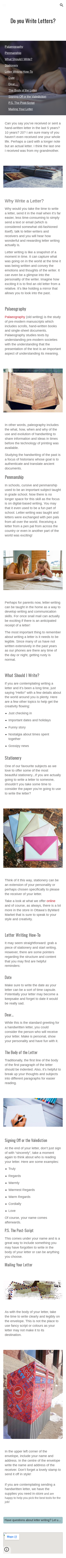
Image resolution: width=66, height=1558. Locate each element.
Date (11, 77)
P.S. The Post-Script (21, 102)
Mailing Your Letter (20, 109)
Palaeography (14, 46)
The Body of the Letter (22, 90)
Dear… (13, 84)
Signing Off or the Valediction (27, 96)
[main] (33, 20)
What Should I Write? (18, 59)
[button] (4, 5)
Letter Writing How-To (19, 71)
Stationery (11, 65)
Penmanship (13, 53)
